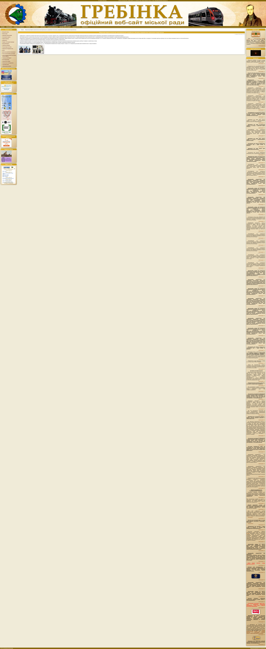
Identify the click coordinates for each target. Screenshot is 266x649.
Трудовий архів (5, 64)
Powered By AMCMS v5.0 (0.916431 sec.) (258, 648)
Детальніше (250, 517)
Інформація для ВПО (6, 66)
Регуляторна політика (6, 47)
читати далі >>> (262, 45)
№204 (248, 533)
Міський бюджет (5, 43)
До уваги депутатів (256, 31)
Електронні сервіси (6, 37)
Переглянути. (250, 523)
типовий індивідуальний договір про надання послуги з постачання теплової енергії (256, 632)
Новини (22, 29)
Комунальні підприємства (7, 48)
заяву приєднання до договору (257, 633)
